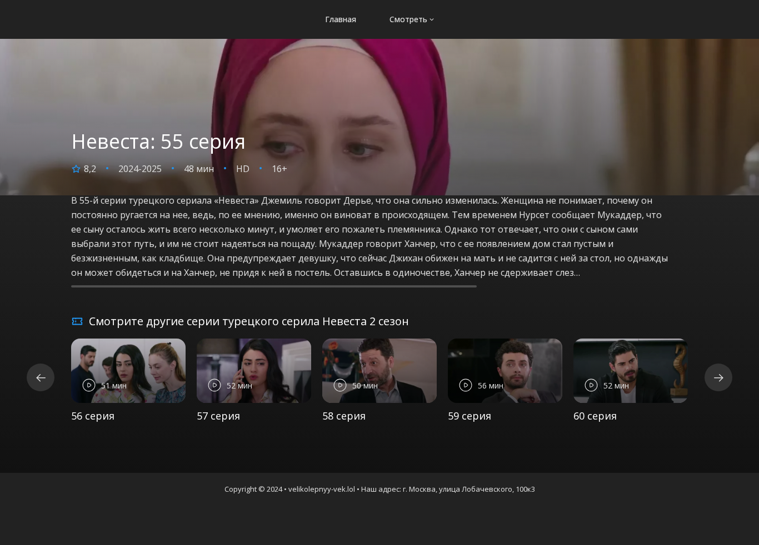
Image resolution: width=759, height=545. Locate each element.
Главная (340, 19)
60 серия (595, 415)
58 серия (344, 415)
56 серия (92, 415)
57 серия (218, 415)
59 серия (469, 415)
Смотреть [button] (408, 19)
